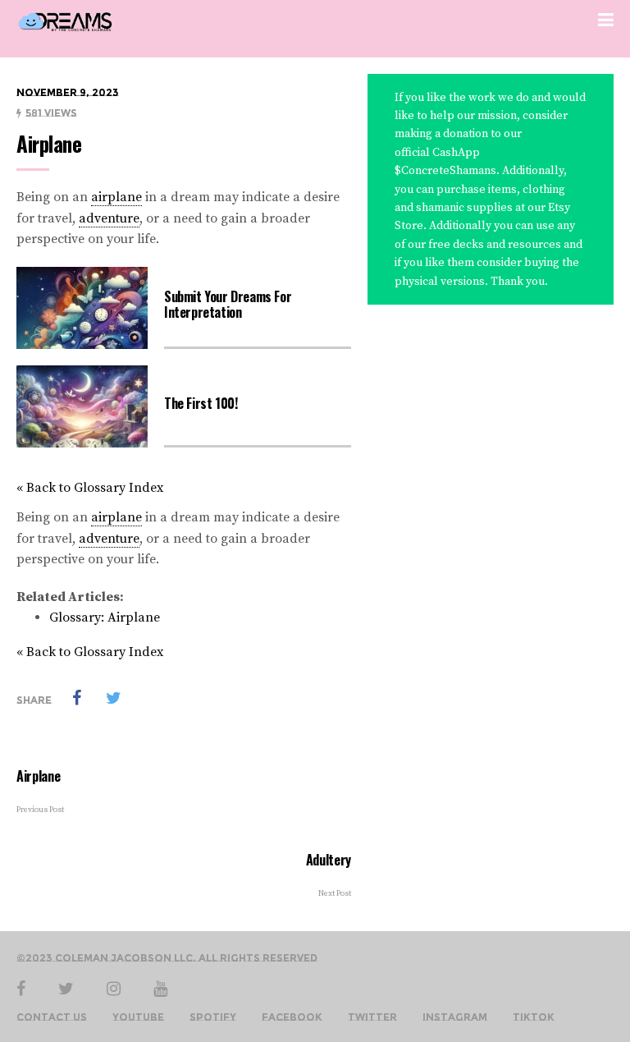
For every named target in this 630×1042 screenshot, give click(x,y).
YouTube (138, 1017)
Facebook (292, 1017)
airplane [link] (116, 197)
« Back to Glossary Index (89, 488)
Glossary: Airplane (104, 617)
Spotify (212, 1017)
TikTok (534, 1017)
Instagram (454, 1017)
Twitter (372, 1017)
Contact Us (51, 1017)
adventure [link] (109, 218)
